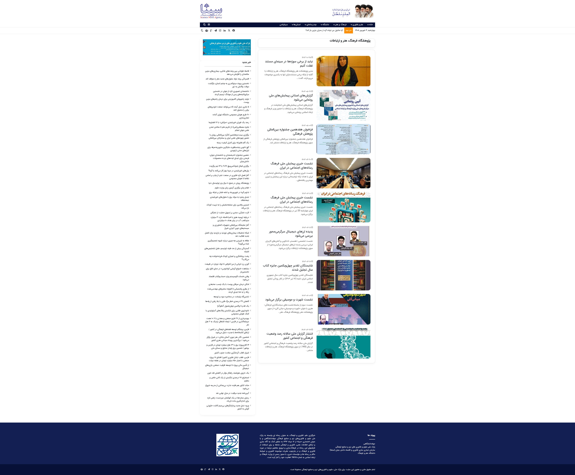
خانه (371, 24)
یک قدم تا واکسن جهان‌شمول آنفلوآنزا (233, 306)
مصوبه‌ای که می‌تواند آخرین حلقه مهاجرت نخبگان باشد (321, 30)
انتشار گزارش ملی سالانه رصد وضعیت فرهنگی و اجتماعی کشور (290, 335)
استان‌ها (297, 24)
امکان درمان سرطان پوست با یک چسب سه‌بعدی (229, 284)
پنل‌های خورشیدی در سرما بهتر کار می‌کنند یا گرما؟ (228, 170)
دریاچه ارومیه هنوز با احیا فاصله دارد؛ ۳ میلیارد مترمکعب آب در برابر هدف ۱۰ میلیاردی (230, 219)
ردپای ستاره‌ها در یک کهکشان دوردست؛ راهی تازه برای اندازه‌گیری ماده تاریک (228, 399)
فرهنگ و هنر (340, 24)
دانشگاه (326, 24)
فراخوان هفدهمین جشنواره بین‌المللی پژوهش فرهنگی (290, 131)
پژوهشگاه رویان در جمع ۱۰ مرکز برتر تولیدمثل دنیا (228, 183)
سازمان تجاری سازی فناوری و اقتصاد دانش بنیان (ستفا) (352, 450)
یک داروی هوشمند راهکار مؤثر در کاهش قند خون (228, 373)
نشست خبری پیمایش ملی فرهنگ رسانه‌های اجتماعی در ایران (292, 165)
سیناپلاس (284, 24)
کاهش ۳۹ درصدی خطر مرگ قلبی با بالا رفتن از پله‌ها (227, 301)
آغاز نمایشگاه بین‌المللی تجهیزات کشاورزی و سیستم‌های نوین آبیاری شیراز (231, 227)
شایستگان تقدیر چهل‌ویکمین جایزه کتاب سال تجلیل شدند (288, 267)
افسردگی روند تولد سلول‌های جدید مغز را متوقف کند (227, 78)
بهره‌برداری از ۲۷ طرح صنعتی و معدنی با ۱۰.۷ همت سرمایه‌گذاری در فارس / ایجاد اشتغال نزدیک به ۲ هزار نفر (227, 321)
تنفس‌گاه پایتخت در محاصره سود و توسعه (231, 296)
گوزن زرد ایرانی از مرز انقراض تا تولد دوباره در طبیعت (227, 264)
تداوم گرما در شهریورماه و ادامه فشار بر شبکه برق (229, 192)
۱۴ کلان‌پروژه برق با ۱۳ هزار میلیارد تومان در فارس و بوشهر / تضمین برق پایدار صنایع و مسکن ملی (227, 346)
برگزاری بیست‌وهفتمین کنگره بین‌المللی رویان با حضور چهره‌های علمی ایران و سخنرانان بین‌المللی (229, 136)
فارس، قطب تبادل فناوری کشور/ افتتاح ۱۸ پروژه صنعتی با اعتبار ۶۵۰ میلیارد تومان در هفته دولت (229, 359)
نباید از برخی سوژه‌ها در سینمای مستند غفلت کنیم (289, 63)
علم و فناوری (357, 24)
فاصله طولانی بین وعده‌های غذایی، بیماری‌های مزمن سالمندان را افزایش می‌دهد (227, 73)
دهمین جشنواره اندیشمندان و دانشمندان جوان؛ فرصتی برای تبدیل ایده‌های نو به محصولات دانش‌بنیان (229, 158)
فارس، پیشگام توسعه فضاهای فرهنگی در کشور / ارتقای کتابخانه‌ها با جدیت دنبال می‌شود (229, 331)
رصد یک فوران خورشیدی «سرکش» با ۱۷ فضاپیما (229, 122)
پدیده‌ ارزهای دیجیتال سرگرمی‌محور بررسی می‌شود (291, 233)
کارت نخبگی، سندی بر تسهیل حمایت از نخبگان (230, 212)
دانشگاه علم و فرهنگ (366, 453)
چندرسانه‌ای (312, 24)
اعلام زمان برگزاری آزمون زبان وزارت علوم (232, 187)
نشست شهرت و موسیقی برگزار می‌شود (289, 299)
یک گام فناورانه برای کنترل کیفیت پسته (233, 142)
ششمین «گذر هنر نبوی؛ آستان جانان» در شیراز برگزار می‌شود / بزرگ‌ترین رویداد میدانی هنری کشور (228, 339)
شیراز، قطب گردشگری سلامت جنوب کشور (231, 352)
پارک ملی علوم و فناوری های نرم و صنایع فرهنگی (355, 446)
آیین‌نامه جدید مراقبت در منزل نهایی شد (232, 393)
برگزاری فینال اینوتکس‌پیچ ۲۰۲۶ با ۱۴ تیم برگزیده (229, 166)
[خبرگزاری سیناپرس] (350, 11)
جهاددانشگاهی (369, 443)
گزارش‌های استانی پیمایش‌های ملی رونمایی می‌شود (291, 97)
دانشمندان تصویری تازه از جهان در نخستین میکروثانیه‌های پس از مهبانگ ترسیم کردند (231, 93)
